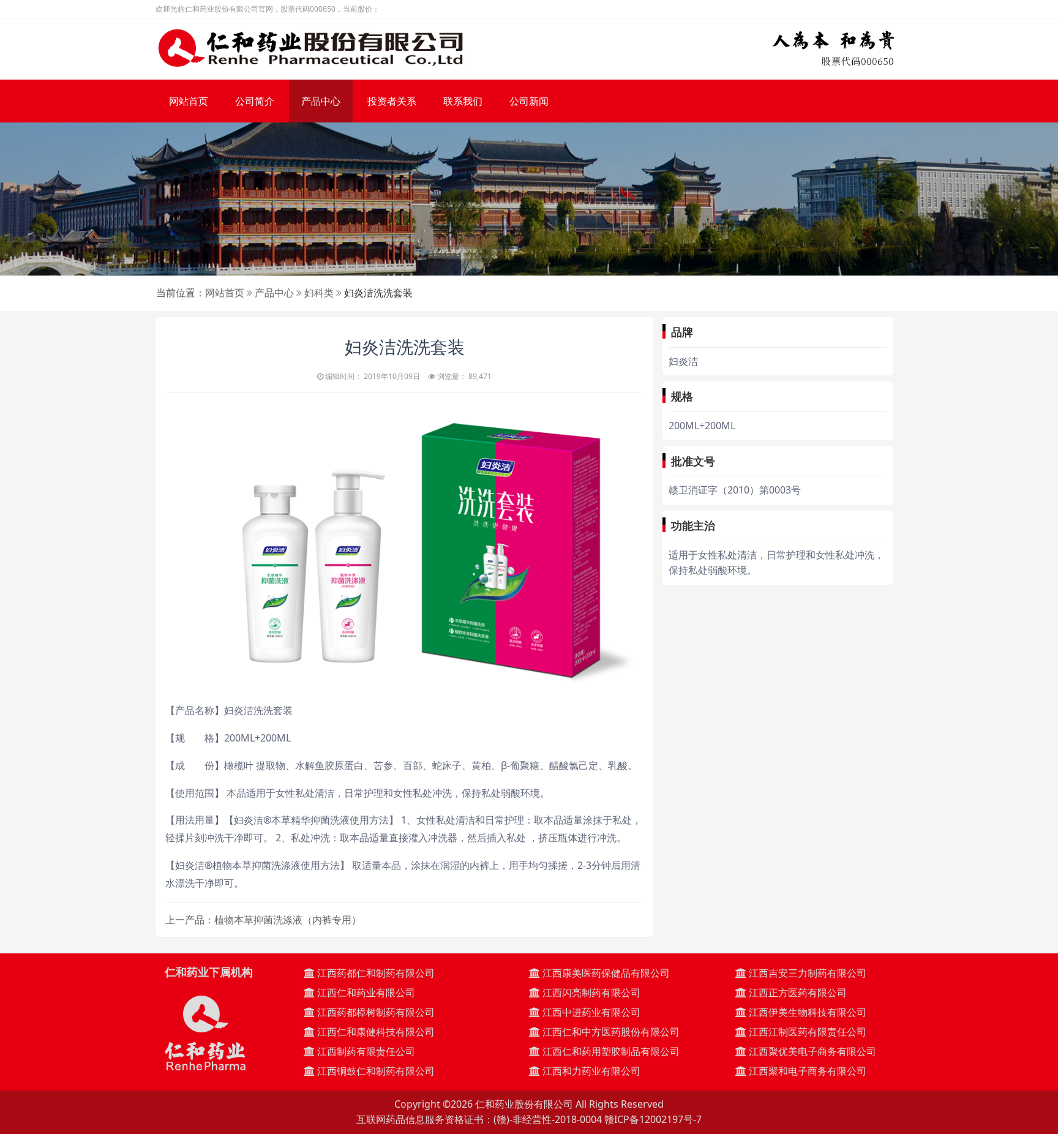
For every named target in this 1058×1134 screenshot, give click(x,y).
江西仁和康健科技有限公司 (375, 1031)
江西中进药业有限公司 (590, 1012)
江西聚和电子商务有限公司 (806, 1071)
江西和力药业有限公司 (590, 1071)
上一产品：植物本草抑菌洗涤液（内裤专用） (263, 919)
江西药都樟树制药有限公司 (375, 1012)
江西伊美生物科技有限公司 (806, 1012)
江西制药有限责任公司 (365, 1051)
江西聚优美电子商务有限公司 (811, 1051)
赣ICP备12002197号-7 (653, 1119)
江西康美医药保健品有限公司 (605, 973)
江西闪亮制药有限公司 (590, 992)
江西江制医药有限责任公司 (806, 1031)
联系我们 (462, 101)
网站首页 (188, 101)
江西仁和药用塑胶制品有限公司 (610, 1051)
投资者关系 (391, 101)
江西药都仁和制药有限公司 (375, 973)
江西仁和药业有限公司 (365, 992)
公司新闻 (529, 101)
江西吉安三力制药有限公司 (806, 973)
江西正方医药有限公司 (796, 992)
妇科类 (319, 292)
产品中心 (320, 101)
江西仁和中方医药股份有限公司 (610, 1031)
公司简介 (254, 101)
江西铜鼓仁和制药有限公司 (375, 1071)
